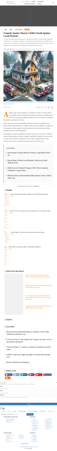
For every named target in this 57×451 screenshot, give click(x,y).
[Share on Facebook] (42, 107)
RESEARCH (33, 1)
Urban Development (30, 23)
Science (30, 18)
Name (1, 386)
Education (30, 11)
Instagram (34, 439)
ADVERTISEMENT (22, 411)
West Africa (47, 420)
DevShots (21, 435)
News (11, 29)
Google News (48, 374)
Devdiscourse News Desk (8, 49)
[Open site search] (53, 3)
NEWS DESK (27, 1)
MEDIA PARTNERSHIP (33, 411)
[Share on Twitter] (45, 107)
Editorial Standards (10, 419)
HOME (3, 411)
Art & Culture (30, 7)
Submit (28, 404)
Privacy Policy (34, 446)
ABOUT (8, 411)
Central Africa (35, 428)
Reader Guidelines (10, 420)
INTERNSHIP (43, 411)
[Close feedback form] (56, 382)
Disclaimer (21, 446)
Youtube (39, 374)
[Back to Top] (1, 408)
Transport (30, 22)
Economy (30, 10)
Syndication (8, 422)
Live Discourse (9, 441)
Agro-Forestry (30, 6)
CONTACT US (51, 411)
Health (30, 16)
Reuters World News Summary (18, 362)
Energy (30, 12)
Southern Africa (48, 419)
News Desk (21, 438)
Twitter (17, 374)
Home (6, 29)
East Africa (34, 430)
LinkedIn (25, 374)
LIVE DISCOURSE (40, 1)
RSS (8, 377)
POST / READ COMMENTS (32, 186)
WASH (30, 25)
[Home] (22, 1)
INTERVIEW (39, 4)
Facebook (9, 374)
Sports (30, 21)
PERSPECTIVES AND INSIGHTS (29, 4)
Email (1, 390)
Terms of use (28, 446)
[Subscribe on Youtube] (52, 107)
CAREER (14, 411)
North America (48, 425)
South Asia (34, 420)
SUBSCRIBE (30, 414)
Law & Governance (30, 15)
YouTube (34, 438)
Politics (30, 14)
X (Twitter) (34, 436)
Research (21, 436)
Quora (32, 374)
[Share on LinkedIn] (48, 107)
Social (30, 19)
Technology (30, 8)
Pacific (33, 419)
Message (2, 395)
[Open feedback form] (4, 409)
